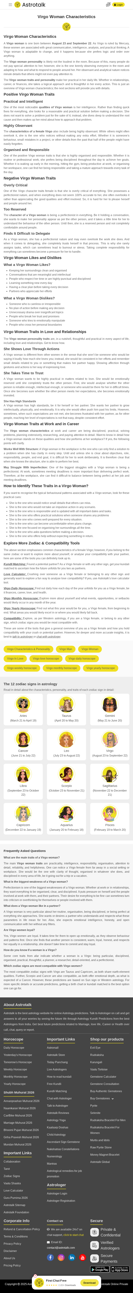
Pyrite (93, 1105)
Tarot (7, 1168)
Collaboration (12, 1161)
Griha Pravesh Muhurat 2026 (21, 1137)
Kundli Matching (57, 1091)
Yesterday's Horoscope (18, 1054)
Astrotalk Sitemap (14, 1205)
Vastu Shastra (12, 1183)
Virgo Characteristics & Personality (28, 649)
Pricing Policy (12, 1265)
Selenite (95, 1112)
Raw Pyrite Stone (101, 1147)
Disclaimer (10, 1251)
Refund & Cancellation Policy (22, 1229)
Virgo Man (65, 649)
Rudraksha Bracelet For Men (108, 1120)
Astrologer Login (57, 1193)
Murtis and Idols (100, 1140)
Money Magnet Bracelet (104, 1154)
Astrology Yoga (56, 1120)
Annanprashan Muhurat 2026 (21, 1101)
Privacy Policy (12, 1243)
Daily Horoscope (14, 1047)
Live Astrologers (57, 1069)
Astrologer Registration (61, 1200)
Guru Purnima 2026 (16, 1197)
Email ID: (61, 1245)
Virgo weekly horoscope (22, 668)
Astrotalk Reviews (58, 1112)
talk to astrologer (22, 636)
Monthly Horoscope (16, 1076)
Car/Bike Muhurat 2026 (18, 1115)
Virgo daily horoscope (82, 658)
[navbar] (10, 5)
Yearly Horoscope (15, 1083)
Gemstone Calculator (103, 1076)
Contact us (55, 1221)
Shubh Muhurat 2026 (19, 1092)
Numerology (54, 1156)
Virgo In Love (15, 658)
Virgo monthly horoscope (61, 668)
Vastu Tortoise (99, 1069)
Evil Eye (95, 1047)
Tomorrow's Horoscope (18, 1062)
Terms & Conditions (16, 1236)
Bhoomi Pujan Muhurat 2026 (21, 1130)
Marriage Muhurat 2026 (18, 1122)
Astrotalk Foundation (16, 1212)
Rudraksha (97, 1054)
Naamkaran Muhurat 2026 (20, 1108)
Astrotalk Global (100, 1161)
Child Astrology (56, 1134)
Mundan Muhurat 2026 (17, 1144)
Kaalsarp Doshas (57, 1127)
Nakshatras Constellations (63, 1149)
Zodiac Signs (12, 1176)
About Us (9, 1258)
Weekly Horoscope (15, 1069)
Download (89, 1282)
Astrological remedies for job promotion (64, 1173)
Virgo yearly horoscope (100, 668)
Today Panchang (57, 1062)
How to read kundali (59, 1076)
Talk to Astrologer (57, 1105)
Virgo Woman (90, 649)
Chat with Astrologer (59, 1098)
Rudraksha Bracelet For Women (104, 1130)
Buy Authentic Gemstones (106, 1091)
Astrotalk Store (56, 1054)
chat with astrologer (48, 636)
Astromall (53, 1047)
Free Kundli (54, 1083)
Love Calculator (13, 1190)
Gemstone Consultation (104, 1083)
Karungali (96, 1062)
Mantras (52, 1163)
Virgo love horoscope (46, 658)
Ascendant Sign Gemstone (63, 1141)
